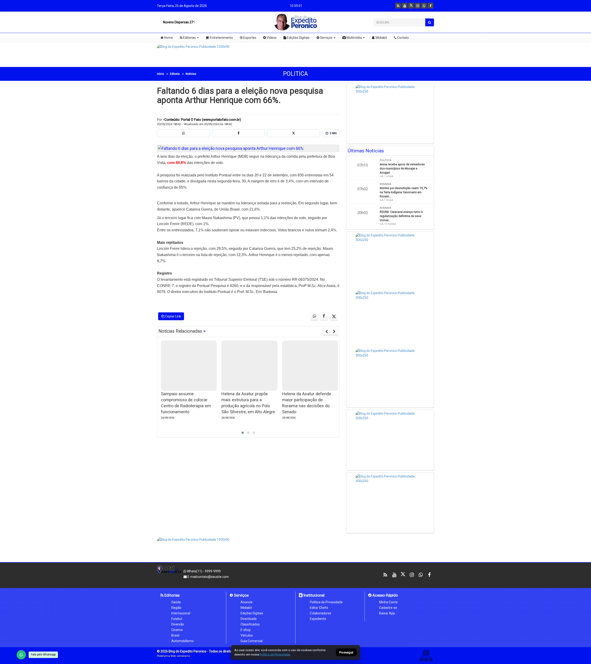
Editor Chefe (319, 608)
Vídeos (271, 37)
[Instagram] (417, 6)
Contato (402, 37)
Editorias (189, 37)
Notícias (191, 73)
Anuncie (247, 602)
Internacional (180, 613)
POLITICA (295, 73)
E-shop (246, 630)
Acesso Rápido (384, 595)
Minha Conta (388, 602)
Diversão (177, 624)
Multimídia (354, 37)
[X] (411, 6)
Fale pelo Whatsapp (43, 654)
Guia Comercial (251, 641)
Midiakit (381, 37)
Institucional (314, 595)
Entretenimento (221, 37)
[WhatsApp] (21, 654)
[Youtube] (404, 6)
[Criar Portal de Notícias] (426, 655)
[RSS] (398, 6)
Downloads (249, 619)
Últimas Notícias (366, 151)
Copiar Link (172, 316)
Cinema (177, 630)
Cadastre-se (388, 608)
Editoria (175, 73)
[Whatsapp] (424, 6)
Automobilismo (182, 641)
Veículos (247, 635)
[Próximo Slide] (334, 331)
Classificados (250, 624)
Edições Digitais (298, 37)
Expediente (318, 619)
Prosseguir (346, 652)
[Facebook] (430, 6)
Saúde (176, 602)
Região (176, 608)
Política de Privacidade (326, 602)
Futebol (176, 619)
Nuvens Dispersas (177, 22)
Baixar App (387, 613)
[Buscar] (429, 22)
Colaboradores (320, 613)
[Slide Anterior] (326, 331)
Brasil (175, 635)
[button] (242, 432)
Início (160, 73)
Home (168, 37)
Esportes (249, 37)
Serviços (325, 37)
